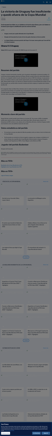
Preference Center (5, 433)
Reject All (46, 433)
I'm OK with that (36, 433)
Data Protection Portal (9, 430)
